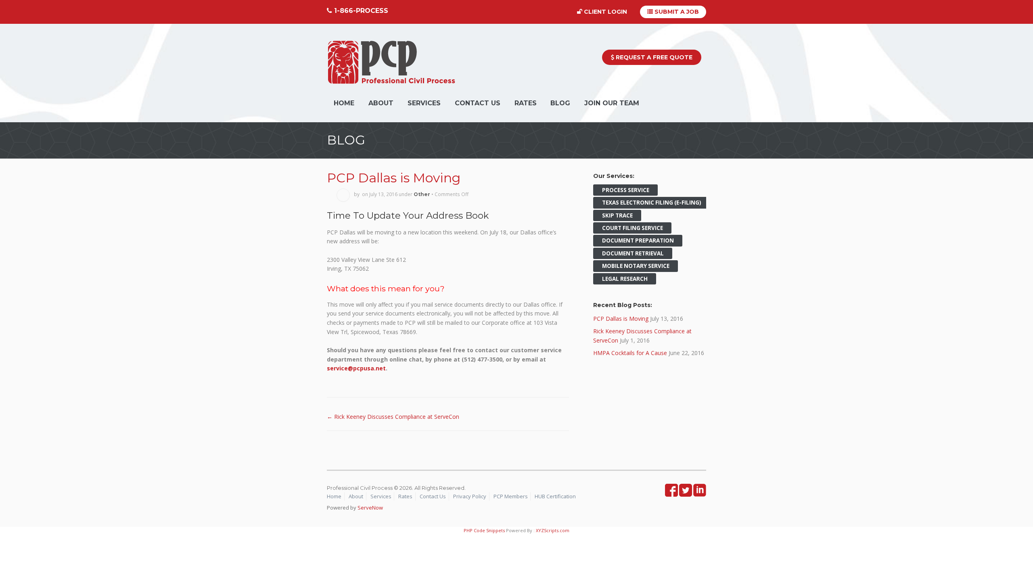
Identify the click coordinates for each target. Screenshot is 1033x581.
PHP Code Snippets (484, 530)
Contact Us (477, 103)
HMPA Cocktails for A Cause (630, 353)
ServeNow (370, 507)
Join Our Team (611, 103)
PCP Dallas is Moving (393, 178)
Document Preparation (638, 241)
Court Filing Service (632, 228)
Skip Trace (617, 215)
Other (422, 194)
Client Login (604, 11)
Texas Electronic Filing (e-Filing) (651, 202)
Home (344, 103)
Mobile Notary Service (635, 266)
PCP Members (510, 496)
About (380, 103)
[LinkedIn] (699, 492)
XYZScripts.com (552, 530)
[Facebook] (671, 492)
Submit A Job (676, 11)
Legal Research (625, 278)
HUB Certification (555, 496)
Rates (525, 103)
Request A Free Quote (653, 57)
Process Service (625, 190)
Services (424, 103)
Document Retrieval (633, 253)
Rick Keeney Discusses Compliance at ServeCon (393, 416)
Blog (560, 103)
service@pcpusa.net (356, 368)
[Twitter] (685, 492)
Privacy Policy (469, 496)
